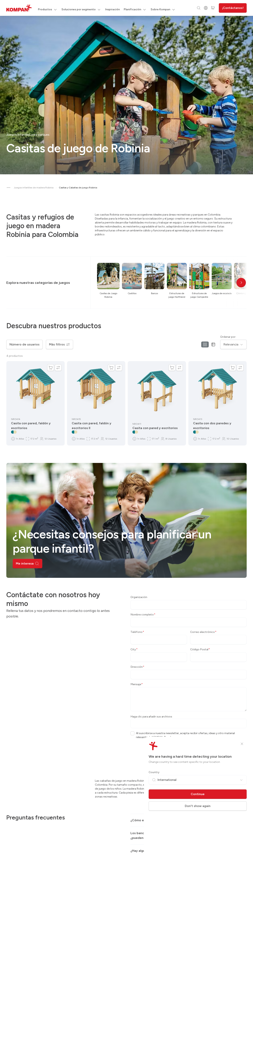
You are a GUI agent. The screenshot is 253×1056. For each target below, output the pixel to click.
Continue (198, 794)
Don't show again (198, 806)
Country (154, 772)
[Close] (242, 744)
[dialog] (126, 528)
